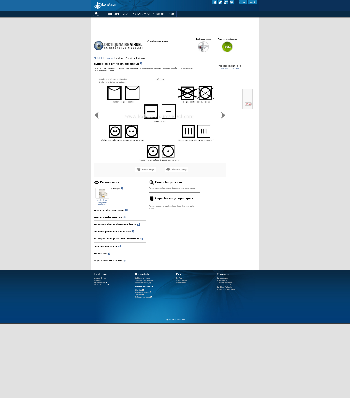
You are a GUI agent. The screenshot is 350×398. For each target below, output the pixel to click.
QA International (99, 283)
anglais (224, 68)
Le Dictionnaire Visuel (142, 278)
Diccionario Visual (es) (143, 283)
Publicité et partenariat (224, 283)
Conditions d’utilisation (224, 287)
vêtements (109, 58)
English (242, 2)
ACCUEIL (98, 58)
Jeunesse (138, 295)
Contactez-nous (222, 278)
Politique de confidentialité (226, 290)
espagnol (234, 68)
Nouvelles (97, 280)
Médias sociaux (181, 280)
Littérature (138, 290)
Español (252, 2)
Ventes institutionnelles (225, 285)
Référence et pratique (142, 297)
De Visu (179, 278)
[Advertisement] (175, 26)
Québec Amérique (100, 285)
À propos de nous (100, 278)
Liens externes (181, 283)
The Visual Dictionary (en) (144, 280)
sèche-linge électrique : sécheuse (102, 202)
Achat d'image (222, 280)
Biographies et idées (142, 292)
